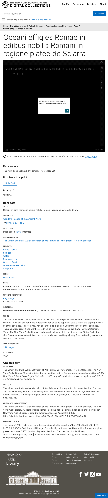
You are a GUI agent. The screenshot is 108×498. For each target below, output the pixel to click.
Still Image (8, 347)
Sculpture (8, 268)
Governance (71, 463)
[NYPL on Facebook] (80, 474)
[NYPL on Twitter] (86, 474)
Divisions (92, 4)
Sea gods (8, 252)
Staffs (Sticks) (10, 249)
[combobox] (47, 13)
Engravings (8, 298)
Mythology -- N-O (15, 222)
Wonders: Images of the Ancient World (22, 219)
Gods (5, 262)
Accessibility (57, 454)
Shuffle (65, 4)
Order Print (10, 183)
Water (6, 256)
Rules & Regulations (92, 454)
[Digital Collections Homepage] (26, 4)
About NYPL (89, 457)
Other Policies (72, 457)
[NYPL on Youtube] (98, 474)
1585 (18, 231)
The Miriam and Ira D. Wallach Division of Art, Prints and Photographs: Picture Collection (47, 240)
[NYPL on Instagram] (92, 474)
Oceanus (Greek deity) (14, 265)
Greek (15, 262)
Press (54, 457)
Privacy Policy (71, 454)
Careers (55, 460)
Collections (78, 4)
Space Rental (57, 463)
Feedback (101, 495)
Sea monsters (10, 259)
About (103, 4)
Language (88, 460)
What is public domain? (41, 20)
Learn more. (91, 156)
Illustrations (9, 277)
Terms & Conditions (74, 460)
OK (67, 110)
